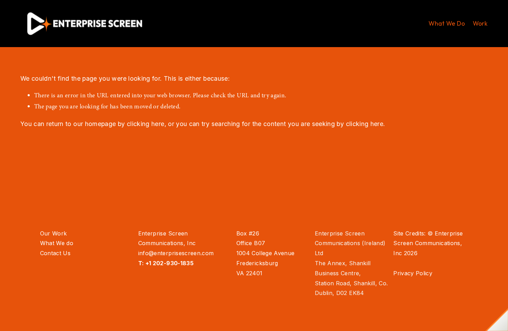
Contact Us (55, 253)
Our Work (53, 233)
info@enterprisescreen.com (176, 253)
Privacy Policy (412, 273)
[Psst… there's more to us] (496, 319)
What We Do (447, 23)
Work (480, 23)
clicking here (145, 123)
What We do (57, 243)
